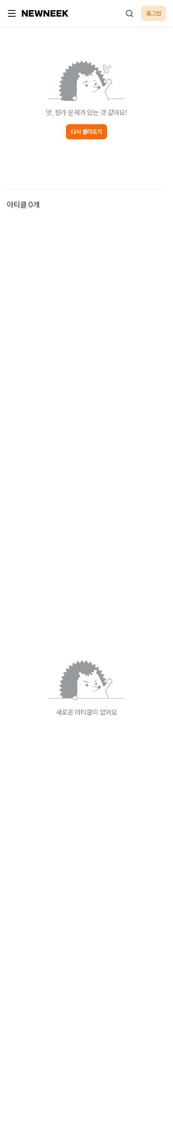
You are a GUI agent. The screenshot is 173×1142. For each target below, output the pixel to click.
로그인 (153, 13)
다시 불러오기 (86, 131)
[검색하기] (129, 13)
